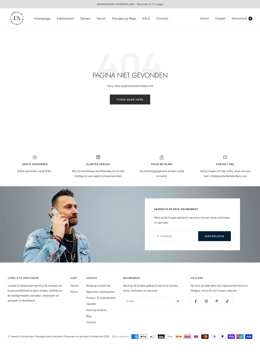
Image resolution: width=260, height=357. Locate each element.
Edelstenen (65, 18)
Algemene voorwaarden (100, 291)
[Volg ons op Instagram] (206, 301)
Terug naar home (130, 99)
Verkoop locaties (96, 310)
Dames (85, 18)
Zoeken (204, 18)
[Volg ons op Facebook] (196, 301)
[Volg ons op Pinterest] (216, 301)
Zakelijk (91, 304)
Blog (89, 316)
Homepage (42, 18)
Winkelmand (241, 18)
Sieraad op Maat (124, 18)
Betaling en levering (98, 285)
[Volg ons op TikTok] (227, 301)
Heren (101, 18)
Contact (162, 18)
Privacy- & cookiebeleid (100, 297)
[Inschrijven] (177, 301)
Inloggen (220, 18)
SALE (146, 18)
